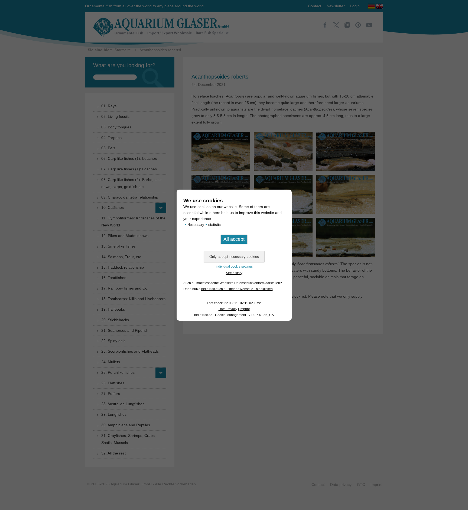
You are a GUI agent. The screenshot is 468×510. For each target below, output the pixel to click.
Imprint (245, 309)
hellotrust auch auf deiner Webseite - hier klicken (237, 289)
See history (234, 273)
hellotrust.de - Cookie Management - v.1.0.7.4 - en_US (234, 315)
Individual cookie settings (234, 266)
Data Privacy (228, 309)
